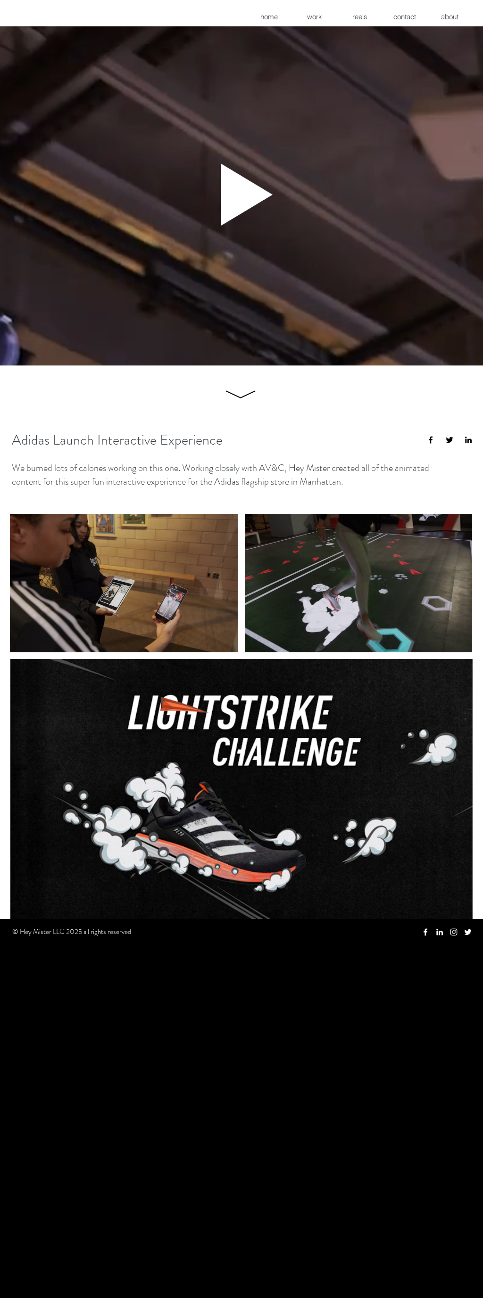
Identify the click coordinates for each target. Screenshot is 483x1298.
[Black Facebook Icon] (430, 440)
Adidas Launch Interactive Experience (117, 440)
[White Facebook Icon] (425, 932)
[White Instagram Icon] (453, 932)
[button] (239, 195)
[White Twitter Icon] (468, 932)
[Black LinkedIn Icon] (468, 440)
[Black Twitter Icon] (449, 440)
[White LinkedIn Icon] (439, 932)
